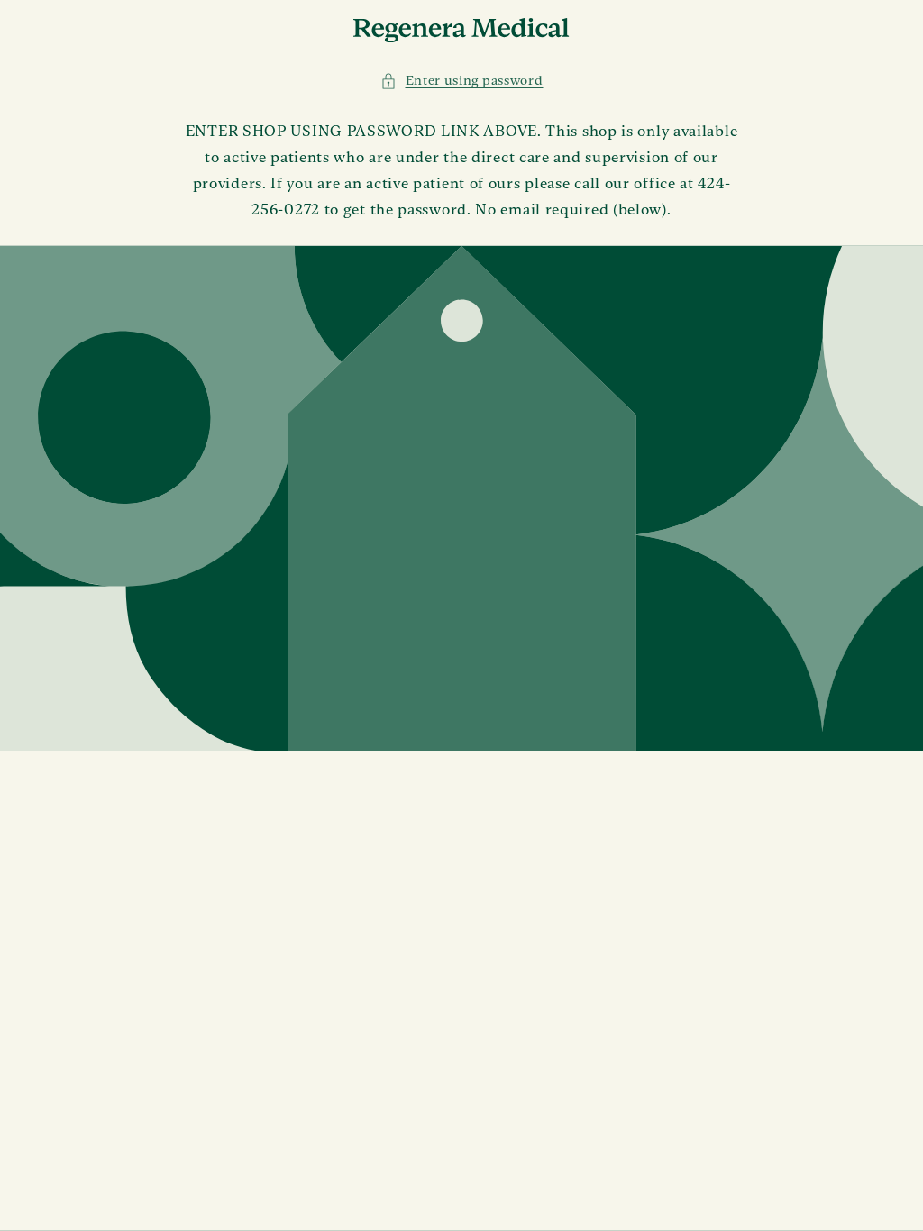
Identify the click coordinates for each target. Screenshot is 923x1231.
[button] (462, 80)
